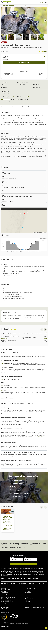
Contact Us (27, 603)
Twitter (14, 583)
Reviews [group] (40, 106)
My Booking (3, 588)
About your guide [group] (32, 106)
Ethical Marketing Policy (6, 600)
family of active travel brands (37, 610)
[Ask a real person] (46, 628)
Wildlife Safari (11, 5)
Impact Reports (4, 598)
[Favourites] (42, 2)
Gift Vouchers (28, 592)
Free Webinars (28, 589)
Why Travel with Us (29, 598)
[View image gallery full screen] (45, 10)
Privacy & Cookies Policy (6, 625)
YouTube (33, 583)
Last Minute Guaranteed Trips (31, 594)
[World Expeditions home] (6, 2)
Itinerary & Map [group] (11, 106)
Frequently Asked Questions (7, 601)
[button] (45, 20)
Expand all (3, 169)
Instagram (23, 583)
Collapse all (7, 169)
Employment (27, 601)
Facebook (5, 583)
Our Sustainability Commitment (8, 597)
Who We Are (27, 597)
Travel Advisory (4, 592)
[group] (7, 520)
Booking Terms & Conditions (7, 589)
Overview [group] (3, 106)
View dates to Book (24, 62)
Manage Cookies (5, 626)
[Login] (40, 2)
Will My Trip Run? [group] (5, 352)
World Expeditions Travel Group (37, 607)
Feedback (3, 591)
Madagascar (5, 5)
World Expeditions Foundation (8, 603)
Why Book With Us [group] (16, 352)
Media (26, 600)
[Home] (1, 5)
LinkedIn (42, 583)
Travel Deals (27, 591)
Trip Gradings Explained (30, 588)
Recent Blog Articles (5, 594)
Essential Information (24, 66)
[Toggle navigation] (45, 2)
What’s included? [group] (21, 106)
